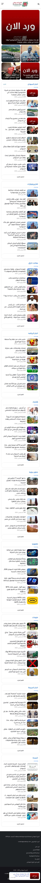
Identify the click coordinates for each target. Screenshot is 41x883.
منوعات (35, 618)
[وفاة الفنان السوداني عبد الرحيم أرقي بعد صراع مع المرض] (32, 672)
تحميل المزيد (20, 177)
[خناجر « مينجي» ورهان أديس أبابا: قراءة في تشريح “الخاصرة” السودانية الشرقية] (32, 235)
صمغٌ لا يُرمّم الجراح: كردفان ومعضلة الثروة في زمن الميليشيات (16, 246)
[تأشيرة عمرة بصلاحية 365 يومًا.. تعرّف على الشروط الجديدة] (32, 654)
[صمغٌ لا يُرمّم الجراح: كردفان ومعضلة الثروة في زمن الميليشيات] (32, 246)
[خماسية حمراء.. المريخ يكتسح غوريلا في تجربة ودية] (32, 360)
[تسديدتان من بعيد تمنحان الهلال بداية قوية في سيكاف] (32, 369)
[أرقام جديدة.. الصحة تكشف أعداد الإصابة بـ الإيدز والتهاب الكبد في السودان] (32, 767)
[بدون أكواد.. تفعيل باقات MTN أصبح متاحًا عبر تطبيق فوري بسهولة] (32, 590)
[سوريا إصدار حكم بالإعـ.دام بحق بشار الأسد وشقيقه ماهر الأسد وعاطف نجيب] (32, 491)
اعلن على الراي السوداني (33, 862)
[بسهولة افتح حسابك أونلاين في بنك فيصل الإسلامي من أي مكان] (32, 430)
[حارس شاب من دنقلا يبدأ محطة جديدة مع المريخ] (32, 342)
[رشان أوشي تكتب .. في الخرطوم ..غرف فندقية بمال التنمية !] (32, 290)
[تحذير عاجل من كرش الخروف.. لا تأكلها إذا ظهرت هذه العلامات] (32, 798)
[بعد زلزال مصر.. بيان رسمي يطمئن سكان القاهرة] (32, 502)
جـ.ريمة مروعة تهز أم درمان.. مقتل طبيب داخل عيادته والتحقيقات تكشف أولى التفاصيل (14, 740)
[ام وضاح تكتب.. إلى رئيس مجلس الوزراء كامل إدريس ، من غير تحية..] (32, 307)
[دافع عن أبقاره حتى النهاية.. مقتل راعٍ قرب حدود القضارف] (32, 732)
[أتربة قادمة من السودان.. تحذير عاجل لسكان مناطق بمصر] (32, 528)
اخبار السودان (33, 84)
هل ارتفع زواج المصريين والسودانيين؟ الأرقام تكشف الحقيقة (16, 644)
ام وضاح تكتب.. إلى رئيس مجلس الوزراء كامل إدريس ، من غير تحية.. (14, 307)
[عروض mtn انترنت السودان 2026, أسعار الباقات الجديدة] (32, 572)
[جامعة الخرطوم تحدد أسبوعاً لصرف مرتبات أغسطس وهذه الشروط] (32, 419)
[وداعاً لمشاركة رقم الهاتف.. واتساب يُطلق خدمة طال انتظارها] (32, 562)
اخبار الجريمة (33, 688)
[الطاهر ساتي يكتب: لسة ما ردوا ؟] (32, 298)
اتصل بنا (37, 859)
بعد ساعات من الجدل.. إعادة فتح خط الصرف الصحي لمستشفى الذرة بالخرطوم (14, 787)
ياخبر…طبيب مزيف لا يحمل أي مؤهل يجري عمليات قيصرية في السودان (15, 167)
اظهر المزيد (20, 394)
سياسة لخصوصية (34, 856)
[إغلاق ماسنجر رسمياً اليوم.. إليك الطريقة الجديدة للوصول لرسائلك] (32, 581)
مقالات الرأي (33, 263)
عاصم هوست (8, 873)
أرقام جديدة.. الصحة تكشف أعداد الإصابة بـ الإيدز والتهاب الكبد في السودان (14, 766)
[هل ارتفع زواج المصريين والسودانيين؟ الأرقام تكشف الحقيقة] (32, 644)
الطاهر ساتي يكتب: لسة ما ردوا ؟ (14, 296)
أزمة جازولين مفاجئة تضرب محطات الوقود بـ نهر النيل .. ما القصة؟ (11, 77)
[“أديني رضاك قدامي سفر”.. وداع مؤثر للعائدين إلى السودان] (32, 635)
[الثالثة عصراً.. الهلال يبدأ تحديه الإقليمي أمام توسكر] (32, 377)
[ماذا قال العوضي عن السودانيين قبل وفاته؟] (32, 807)
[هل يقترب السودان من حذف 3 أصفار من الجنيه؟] (32, 457)
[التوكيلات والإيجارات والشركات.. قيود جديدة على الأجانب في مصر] (32, 519)
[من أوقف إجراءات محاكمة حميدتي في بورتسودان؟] (32, 193)
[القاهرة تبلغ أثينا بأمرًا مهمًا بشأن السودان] (32, 149)
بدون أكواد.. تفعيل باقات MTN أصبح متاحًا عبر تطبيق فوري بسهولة (15, 590)
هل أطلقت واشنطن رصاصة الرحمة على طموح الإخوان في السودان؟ (15, 214)
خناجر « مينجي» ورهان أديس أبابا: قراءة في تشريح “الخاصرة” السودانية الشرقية (14, 235)
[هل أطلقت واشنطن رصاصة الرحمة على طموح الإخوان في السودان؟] (32, 214)
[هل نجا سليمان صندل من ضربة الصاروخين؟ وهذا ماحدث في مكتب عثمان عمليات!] (20, 27)
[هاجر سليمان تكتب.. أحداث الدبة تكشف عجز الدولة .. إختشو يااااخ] (32, 318)
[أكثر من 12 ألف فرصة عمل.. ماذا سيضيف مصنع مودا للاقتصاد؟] (32, 448)
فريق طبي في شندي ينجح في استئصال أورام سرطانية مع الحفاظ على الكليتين (15, 777)
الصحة (35, 758)
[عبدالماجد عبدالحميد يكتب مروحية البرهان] (32, 281)
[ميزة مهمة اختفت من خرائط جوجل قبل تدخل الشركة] (32, 553)
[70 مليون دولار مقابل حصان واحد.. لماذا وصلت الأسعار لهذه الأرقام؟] (32, 626)
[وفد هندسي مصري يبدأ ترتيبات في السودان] (30, 71)
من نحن (37, 847)
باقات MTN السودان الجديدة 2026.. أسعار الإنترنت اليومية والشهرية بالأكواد (16, 600)
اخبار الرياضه (33, 333)
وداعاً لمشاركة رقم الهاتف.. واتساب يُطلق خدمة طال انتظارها (16, 561)
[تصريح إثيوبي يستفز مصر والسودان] (10, 53)
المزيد (4, 84)
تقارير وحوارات (32, 184)
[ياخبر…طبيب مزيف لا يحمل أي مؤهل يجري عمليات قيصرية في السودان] (32, 167)
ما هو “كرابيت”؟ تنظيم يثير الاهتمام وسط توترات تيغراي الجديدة (15, 481)
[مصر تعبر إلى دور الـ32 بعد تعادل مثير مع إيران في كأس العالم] (32, 386)
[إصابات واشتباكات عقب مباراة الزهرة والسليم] (32, 351)
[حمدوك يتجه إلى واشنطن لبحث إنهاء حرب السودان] (32, 158)
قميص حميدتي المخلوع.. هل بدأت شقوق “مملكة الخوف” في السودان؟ (14, 225)
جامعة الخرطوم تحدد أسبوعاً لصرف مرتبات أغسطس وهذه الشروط (15, 419)
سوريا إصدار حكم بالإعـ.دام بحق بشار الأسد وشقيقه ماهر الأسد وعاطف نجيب (15, 491)
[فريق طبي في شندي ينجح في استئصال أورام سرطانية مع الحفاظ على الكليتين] (32, 777)
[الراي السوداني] (20, 4)
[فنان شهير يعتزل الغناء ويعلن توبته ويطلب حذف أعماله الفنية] (32, 663)
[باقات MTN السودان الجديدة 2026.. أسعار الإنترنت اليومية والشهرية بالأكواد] (32, 600)
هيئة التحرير (36, 850)
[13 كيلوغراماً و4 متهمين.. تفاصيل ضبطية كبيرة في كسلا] (32, 705)
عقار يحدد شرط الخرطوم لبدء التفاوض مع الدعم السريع (30, 60)
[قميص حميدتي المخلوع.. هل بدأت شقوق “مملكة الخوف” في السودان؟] (32, 225)
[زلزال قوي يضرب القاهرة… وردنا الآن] (32, 511)
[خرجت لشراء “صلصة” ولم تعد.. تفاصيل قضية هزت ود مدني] (32, 696)
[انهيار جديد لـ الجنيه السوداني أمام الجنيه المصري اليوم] (32, 439)
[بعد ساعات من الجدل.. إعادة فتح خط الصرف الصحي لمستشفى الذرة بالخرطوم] (32, 788)
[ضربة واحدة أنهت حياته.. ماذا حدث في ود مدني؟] (32, 723)
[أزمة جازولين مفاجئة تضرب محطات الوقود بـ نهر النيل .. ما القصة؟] (10, 71)
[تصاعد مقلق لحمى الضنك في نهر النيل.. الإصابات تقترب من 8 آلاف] (32, 816)
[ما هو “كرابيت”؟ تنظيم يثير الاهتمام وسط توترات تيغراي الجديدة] (32, 481)
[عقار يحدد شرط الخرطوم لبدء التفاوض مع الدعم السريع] (30, 53)
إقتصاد (35, 402)
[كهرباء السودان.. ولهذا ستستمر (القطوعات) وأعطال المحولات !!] (32, 272)
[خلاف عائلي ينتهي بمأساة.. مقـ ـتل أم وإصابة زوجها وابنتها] (32, 714)
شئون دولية (33, 472)
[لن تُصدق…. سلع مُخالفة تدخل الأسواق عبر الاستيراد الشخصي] (32, 411)
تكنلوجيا (35, 544)
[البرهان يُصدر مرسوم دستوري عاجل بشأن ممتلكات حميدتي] (32, 140)
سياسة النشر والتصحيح (33, 853)
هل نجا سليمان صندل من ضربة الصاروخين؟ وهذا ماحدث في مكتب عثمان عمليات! (14, 93)
